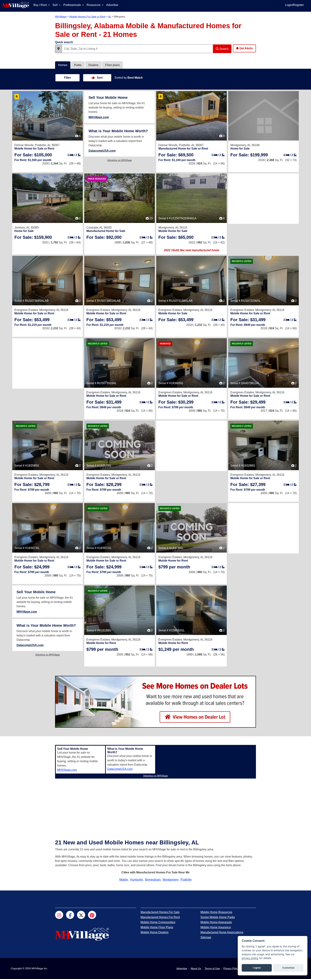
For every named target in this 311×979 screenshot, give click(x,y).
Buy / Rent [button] (40, 4)
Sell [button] (55, 4)
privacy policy (250, 958)
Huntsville (136, 879)
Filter (67, 77)
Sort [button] (99, 77)
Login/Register (294, 4)
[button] (58, 48)
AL (109, 16)
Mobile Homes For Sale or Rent (87, 16)
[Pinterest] (92, 915)
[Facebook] (70, 915)
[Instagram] (59, 915)
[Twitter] (81, 915)
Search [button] (224, 48)
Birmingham (153, 879)
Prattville (186, 879)
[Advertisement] (263, 198)
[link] (33, 154)
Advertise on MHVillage (119, 160)
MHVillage (61, 16)
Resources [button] (94, 4)
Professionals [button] (72, 4)
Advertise (112, 4)
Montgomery (170, 879)
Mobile (123, 879)
